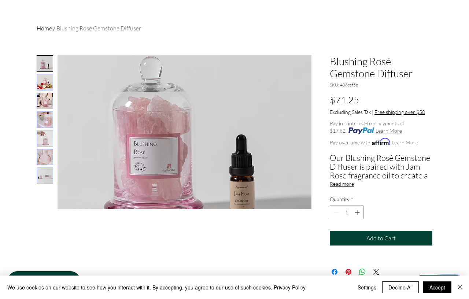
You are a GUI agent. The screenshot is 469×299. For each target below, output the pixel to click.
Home (44, 28)
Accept (437, 287)
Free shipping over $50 (399, 112)
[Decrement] (335, 212)
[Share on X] (376, 271)
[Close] (460, 287)
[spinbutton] (346, 212)
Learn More (389, 131)
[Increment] (357, 212)
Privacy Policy (290, 287)
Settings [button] (367, 287)
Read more (342, 184)
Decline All (400, 287)
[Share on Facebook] (334, 271)
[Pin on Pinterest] (348, 271)
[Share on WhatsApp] (362, 271)
